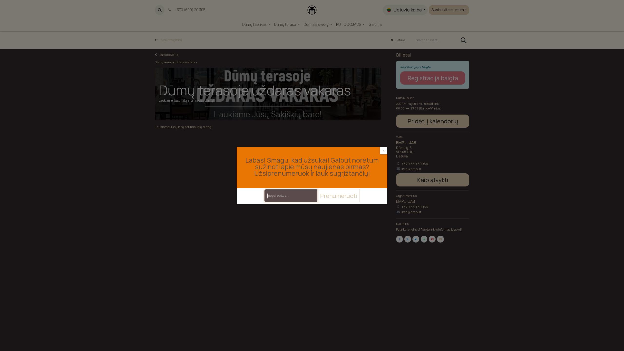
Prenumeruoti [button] (338, 196)
